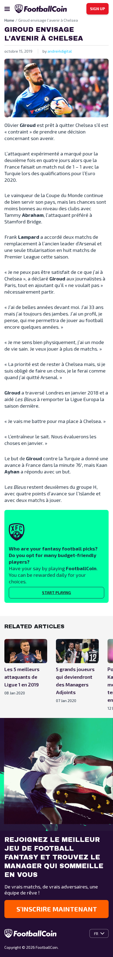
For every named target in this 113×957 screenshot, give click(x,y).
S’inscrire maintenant (56, 909)
